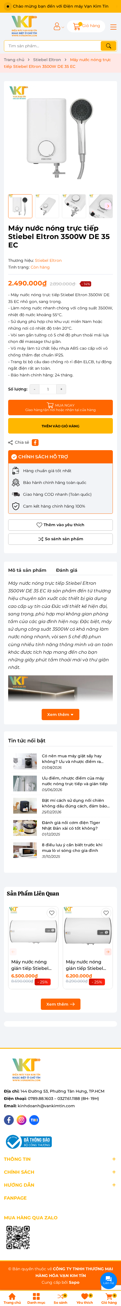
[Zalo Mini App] (18, 1238)
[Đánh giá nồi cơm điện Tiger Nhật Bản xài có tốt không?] (25, 828)
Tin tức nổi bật (27, 741)
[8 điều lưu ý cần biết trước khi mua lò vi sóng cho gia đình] (25, 850)
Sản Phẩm (33, 893)
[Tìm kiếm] (108, 46)
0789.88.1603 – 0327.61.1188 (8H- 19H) (63, 1098)
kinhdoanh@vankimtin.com (46, 1105)
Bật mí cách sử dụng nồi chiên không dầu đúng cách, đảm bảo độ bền (74, 806)
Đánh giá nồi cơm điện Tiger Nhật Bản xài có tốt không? (71, 825)
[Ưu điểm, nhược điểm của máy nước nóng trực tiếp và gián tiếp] (25, 783)
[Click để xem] (60, 137)
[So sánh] (60, 539)
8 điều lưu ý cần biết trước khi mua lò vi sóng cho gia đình (72, 847)
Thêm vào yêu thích (64, 524)
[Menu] (112, 26)
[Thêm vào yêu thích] (52, 913)
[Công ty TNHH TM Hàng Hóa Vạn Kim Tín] (24, 26)
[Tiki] (34, 1120)
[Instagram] (21, 1120)
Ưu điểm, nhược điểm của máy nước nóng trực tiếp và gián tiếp (75, 781)
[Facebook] (9, 1120)
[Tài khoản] (57, 26)
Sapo (74, 1282)
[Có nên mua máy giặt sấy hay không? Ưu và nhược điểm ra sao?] (25, 761)
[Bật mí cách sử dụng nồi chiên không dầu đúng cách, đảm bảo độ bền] (25, 806)
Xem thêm (57, 1004)
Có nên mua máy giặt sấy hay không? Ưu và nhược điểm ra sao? (72, 761)
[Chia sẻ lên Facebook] (35, 442)
